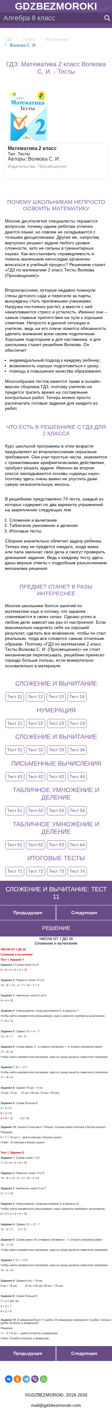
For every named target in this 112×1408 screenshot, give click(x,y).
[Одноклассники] (17, 1379)
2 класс (29, 39)
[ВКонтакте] (8, 1379)
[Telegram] (26, 1379)
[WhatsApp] (43, 1379)
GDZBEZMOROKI (56, 6)
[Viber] (35, 1379)
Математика (57, 39)
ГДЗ (8, 39)
